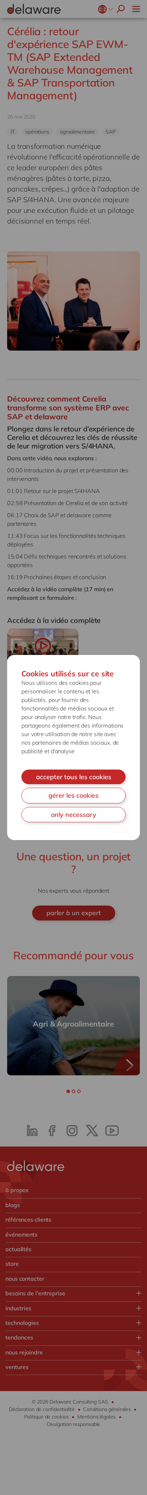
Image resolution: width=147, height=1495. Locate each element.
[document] (73, 747)
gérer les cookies (73, 795)
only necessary (73, 815)
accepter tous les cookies (73, 777)
